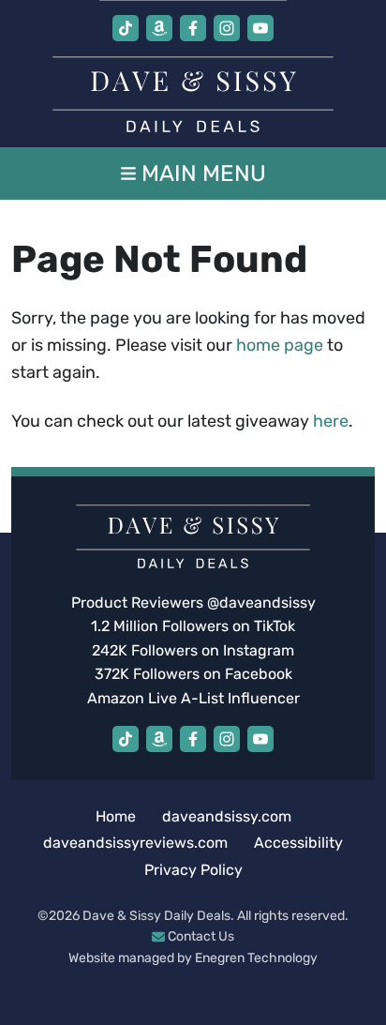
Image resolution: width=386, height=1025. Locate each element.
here (331, 421)
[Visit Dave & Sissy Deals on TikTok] (125, 28)
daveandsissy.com (226, 816)
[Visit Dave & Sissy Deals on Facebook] (193, 28)
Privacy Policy (193, 870)
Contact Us (199, 936)
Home (116, 816)
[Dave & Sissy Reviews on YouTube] (260, 28)
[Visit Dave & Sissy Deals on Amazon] (159, 28)
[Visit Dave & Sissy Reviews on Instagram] (227, 28)
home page (279, 345)
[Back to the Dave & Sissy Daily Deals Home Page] (193, 94)
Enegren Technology (256, 958)
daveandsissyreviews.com (135, 843)
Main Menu (201, 173)
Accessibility (298, 843)
